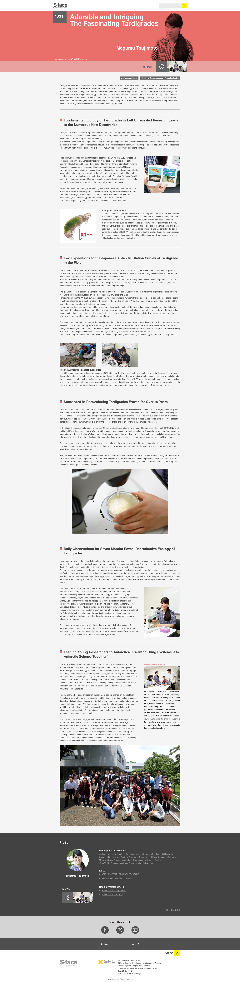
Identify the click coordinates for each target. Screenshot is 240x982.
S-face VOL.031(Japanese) (114, 890)
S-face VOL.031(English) (112, 894)
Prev (106, 944)
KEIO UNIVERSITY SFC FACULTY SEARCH (121, 874)
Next (134, 944)
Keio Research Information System (117, 878)
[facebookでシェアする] (105, 933)
